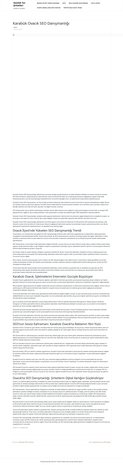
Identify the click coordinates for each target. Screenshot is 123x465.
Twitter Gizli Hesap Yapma (72, 8)
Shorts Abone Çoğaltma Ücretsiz (48, 8)
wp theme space (76, 462)
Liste (64, 3)
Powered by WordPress (48, 462)
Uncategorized (23, 427)
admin (15, 27)
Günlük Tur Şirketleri (19, 4)
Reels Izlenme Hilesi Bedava (78, 3)
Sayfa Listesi (95, 3)
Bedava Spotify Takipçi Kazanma (48, 3)
